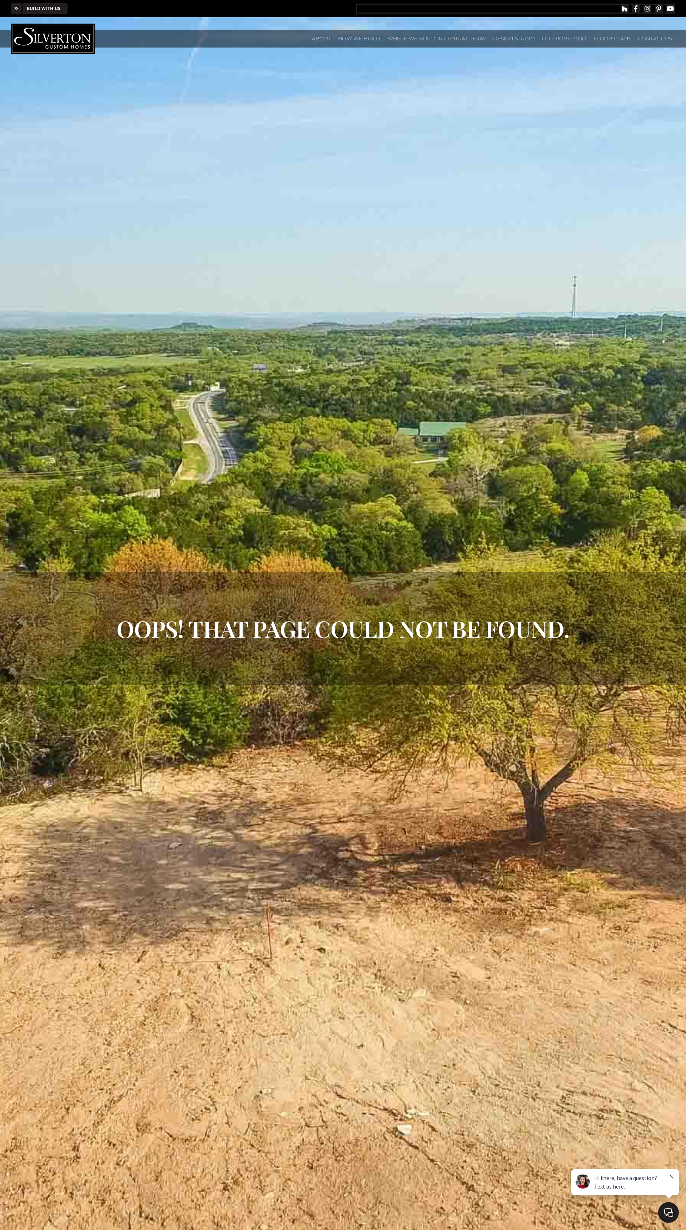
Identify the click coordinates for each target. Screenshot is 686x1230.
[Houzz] (624, 9)
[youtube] (670, 9)
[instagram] (647, 9)
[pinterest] (659, 9)
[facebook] (636, 9)
